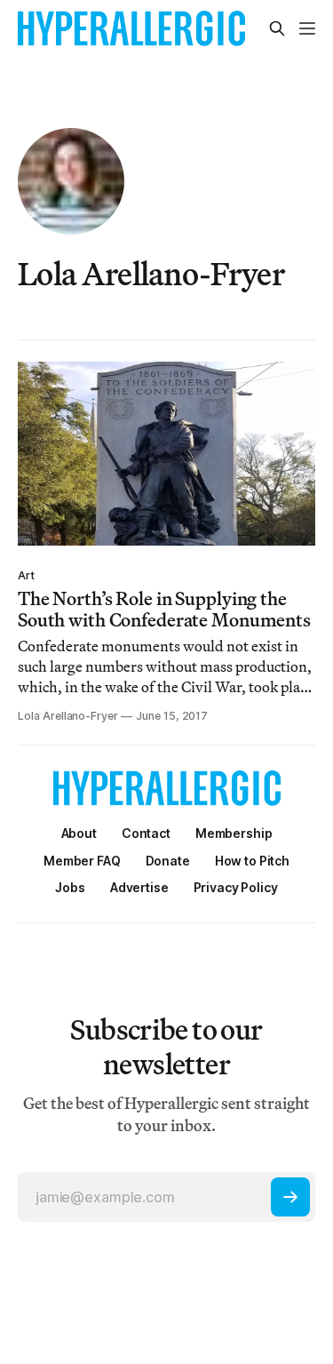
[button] (234, 833)
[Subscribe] (290, 1196)
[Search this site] (277, 28)
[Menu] (307, 28)
